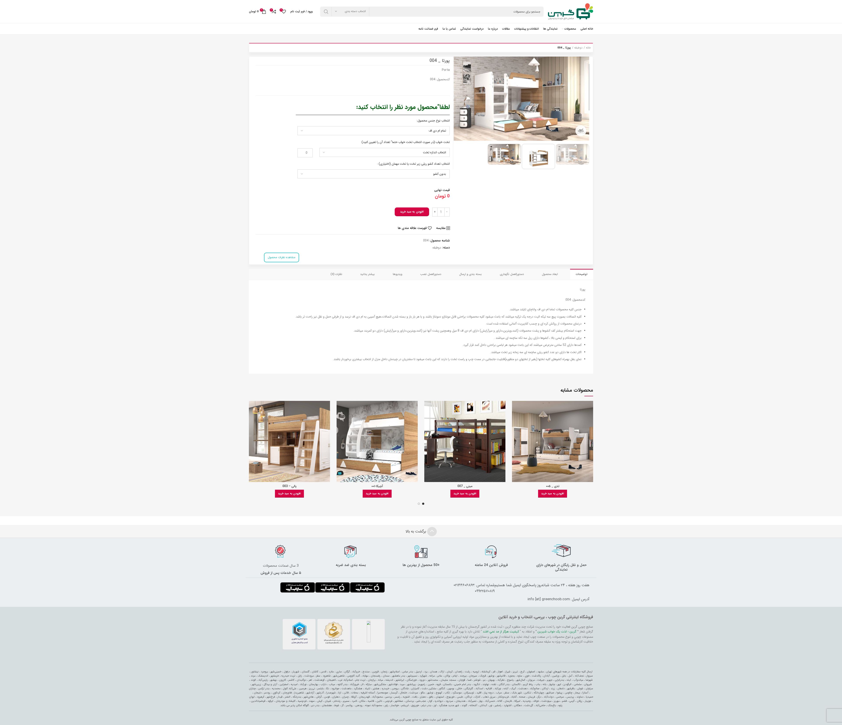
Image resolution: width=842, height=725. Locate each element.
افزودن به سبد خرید (412, 211)
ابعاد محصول (550, 274)
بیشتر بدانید (367, 274)
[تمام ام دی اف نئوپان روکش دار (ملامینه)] (373, 130)
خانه (588, 48)
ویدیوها (397, 274)
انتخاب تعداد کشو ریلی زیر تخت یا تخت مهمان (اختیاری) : (413, 163)
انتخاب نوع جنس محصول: (433, 120)
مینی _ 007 (464, 486)
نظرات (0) (336, 274)
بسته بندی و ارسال (470, 274)
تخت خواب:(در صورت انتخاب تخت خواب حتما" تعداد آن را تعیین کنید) (406, 142)
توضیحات (581, 274)
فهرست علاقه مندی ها (412, 228)
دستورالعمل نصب (430, 274)
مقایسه (441, 228)
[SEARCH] (326, 12)
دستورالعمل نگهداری (512, 274)
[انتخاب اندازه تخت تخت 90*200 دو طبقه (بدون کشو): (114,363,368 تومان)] (384, 152)
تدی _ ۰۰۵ (552, 486)
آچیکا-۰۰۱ (377, 486)
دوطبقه (578, 48)
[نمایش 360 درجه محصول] (580, 130)
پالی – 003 (289, 486)
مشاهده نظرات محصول (281, 257)
